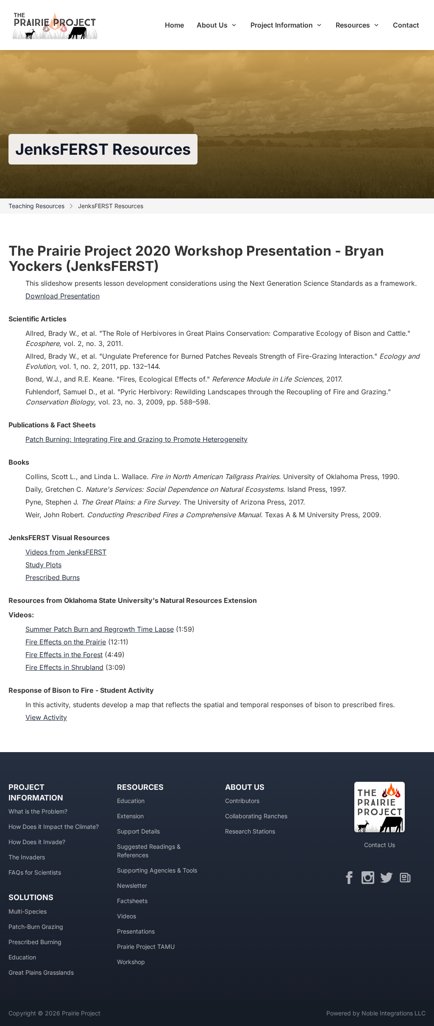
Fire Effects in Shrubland (64, 667)
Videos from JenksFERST (65, 552)
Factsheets (132, 900)
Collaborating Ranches (256, 816)
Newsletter (132, 885)
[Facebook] (351, 877)
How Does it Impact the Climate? (53, 826)
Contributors (242, 800)
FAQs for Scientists (34, 872)
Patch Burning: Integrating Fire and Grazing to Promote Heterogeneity (136, 439)
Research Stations (250, 831)
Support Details (138, 831)
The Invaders (26, 857)
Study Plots (43, 564)
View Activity (46, 717)
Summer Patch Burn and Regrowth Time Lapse (99, 629)
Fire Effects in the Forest (64, 654)
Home (174, 25)
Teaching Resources (36, 205)
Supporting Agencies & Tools (157, 870)
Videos (126, 916)
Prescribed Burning (34, 941)
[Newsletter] (407, 877)
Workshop (131, 961)
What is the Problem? (37, 811)
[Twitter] (388, 877)
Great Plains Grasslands (41, 972)
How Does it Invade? (36, 841)
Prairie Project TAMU (146, 946)
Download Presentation (62, 296)
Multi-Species (27, 911)
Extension (130, 816)
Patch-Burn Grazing (35, 926)
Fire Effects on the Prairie (65, 642)
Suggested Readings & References (149, 851)
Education (22, 957)
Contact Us (379, 844)
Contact (406, 25)
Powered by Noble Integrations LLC (376, 1013)
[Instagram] (370, 877)
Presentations (136, 931)
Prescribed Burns (52, 577)
